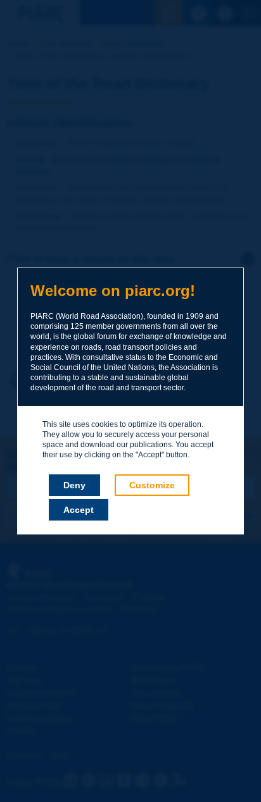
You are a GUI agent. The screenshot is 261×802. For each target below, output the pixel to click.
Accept (78, 510)
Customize (152, 485)
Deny (74, 485)
